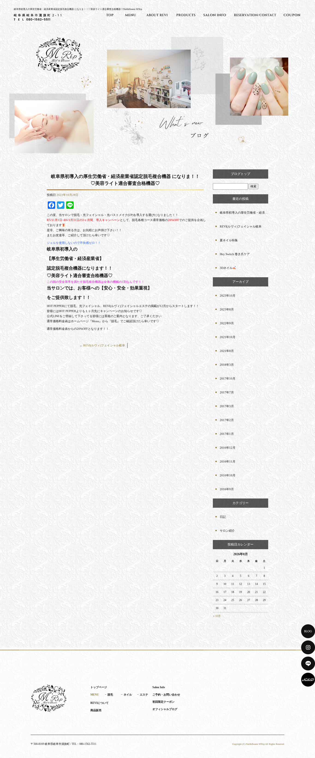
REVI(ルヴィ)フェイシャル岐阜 (102, 345)
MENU (130, 15)
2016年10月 (227, 475)
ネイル (128, 694)
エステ (144, 694)
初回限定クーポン (291, 15)
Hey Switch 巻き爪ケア (235, 254)
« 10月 (217, 616)
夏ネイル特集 (229, 240)
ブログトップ (240, 174)
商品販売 (186, 15)
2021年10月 (227, 337)
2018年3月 (227, 364)
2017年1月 (227, 434)
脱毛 (110, 694)
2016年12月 (227, 447)
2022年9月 (227, 323)
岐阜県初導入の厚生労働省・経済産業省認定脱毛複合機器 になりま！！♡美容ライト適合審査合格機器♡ (244, 212)
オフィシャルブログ (164, 709)
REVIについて (157, 15)
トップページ (110, 15)
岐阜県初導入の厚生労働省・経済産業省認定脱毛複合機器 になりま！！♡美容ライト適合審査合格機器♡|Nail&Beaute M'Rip (78, 9)
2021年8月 (227, 351)
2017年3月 (227, 406)
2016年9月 (227, 489)
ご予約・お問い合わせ (255, 15)
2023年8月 (227, 309)
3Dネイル (226, 268)
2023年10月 (227, 295)
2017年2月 (227, 420)
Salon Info (215, 15)
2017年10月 (227, 378)
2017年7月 (227, 392)
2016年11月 (227, 461)
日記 (223, 517)
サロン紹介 (227, 530)
